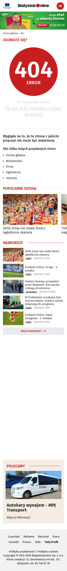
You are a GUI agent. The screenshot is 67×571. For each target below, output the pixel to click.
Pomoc (27, 542)
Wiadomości (14, 161)
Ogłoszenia (13, 172)
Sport (28, 259)
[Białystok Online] (33, 6)
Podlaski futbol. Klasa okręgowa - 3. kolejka (38, 316)
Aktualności (31, 292)
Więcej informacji (18, 517)
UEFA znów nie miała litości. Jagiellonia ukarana (24, 230)
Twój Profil (51, 542)
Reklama (28, 536)
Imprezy (11, 178)
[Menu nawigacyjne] (60, 6)
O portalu (14, 536)
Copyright (9, 555)
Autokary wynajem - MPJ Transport (31, 508)
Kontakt (14, 542)
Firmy (9, 166)
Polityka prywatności (22, 551)
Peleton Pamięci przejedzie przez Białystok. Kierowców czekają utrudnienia (42, 285)
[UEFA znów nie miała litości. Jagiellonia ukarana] (30, 209)
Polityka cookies (48, 551)
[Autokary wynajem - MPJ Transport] (33, 485)
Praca (55, 536)
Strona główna (10, 33)
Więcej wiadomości (31, 331)
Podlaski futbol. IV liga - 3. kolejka (41, 268)
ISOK (38, 542)
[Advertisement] (33, 397)
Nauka (28, 308)
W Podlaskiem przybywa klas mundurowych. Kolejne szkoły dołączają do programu (44, 301)
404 (22, 33)
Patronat (43, 536)
